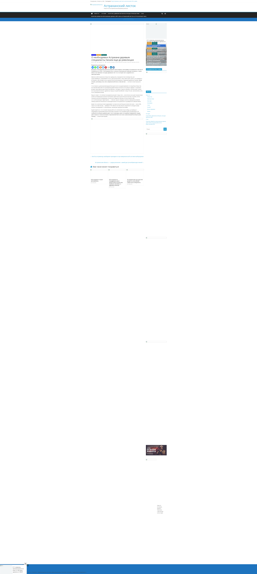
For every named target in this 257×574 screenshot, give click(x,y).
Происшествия (150, 98)
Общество (104, 55)
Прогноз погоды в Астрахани (128, 19)
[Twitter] (103, 67)
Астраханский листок (120, 6)
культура (124, 62)
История (104, 13)
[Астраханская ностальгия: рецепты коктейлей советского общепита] (135, 170)
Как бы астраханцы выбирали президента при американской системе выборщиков (116, 156)
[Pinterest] (106, 67)
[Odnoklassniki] (100, 67)
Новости (96, 13)
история (112, 62)
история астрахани (118, 62)
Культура (149, 101)
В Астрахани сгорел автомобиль (97, 180)
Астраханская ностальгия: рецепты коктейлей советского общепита (135, 181)
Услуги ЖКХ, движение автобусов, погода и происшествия (123, 13)
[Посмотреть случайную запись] (165, 13)
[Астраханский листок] (91, 13)
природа (133, 62)
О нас (142, 13)
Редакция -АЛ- (101, 62)
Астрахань (108, 62)
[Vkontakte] (92, 67)
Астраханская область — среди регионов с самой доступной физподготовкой (119, 162)
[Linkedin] (111, 67)
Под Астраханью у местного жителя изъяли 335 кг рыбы (124, 1)
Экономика (149, 103)
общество (129, 62)
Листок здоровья (151, 109)
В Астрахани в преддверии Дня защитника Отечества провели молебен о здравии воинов (116, 182)
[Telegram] (98, 67)
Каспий (148, 107)
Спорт (148, 105)
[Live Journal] (108, 67)
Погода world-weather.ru (128, 18)
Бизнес (148, 111)
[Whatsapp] (95, 67)
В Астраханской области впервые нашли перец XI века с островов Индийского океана (156, 59)
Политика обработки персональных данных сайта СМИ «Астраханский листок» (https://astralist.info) (118, 16)
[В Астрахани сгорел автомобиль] (99, 170)
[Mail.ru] (113, 67)
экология (137, 62)
